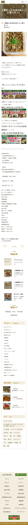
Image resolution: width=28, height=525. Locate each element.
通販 (11, 436)
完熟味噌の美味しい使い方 (10, 370)
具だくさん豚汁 (7, 348)
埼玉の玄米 (6, 362)
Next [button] (25, 44)
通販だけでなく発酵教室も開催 (9, 239)
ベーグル (6, 359)
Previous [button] (2, 44)
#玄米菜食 (20, 312)
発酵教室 (9, 241)
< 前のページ (5, 246)
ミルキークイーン (17, 439)
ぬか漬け (6, 354)
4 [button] (15, 57)
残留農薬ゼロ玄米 (8, 364)
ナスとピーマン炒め (8, 421)
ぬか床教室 (3, 241)
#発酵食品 (8, 312)
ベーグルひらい (16, 432)
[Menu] (25, 2)
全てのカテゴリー (8, 327)
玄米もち (6, 343)
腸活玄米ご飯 (7, 335)
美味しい (10, 439)
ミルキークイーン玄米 (9, 351)
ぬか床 (5, 439)
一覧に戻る (14, 246)
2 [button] (13, 57)
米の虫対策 (6, 432)
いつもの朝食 (6, 429)
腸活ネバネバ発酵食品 (9, 375)
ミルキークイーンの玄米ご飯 (16, 429)
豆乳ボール (6, 436)
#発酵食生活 (14, 315)
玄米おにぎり (7, 329)
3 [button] (14, 57)
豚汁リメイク (7, 372)
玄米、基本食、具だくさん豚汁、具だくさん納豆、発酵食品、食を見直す (13, 425)
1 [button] (12, 57)
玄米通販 (6, 340)
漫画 (11, 432)
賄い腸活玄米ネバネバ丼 (10, 332)
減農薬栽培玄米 (7, 367)
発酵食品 (6, 337)
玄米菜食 (16, 442)
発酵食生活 (10, 442)
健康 (8, 445)
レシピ (5, 442)
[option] (14, 44)
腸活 (4, 445)
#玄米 (14, 312)
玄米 (14, 436)
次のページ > (23, 246)
